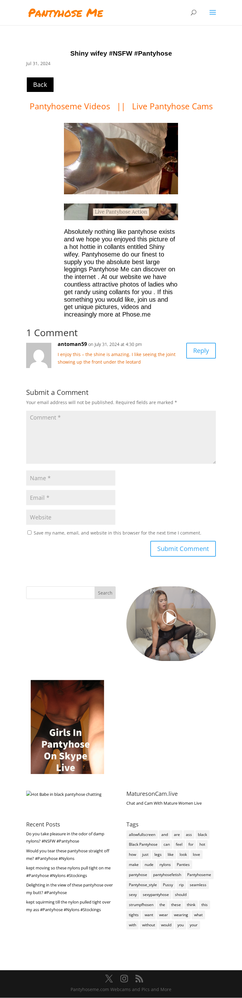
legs (158, 854)
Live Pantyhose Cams (172, 106)
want (149, 914)
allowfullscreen (142, 834)
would (166, 925)
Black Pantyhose (143, 844)
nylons (165, 864)
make (134, 864)
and (164, 834)
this (204, 904)
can (167, 844)
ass (189, 834)
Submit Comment (183, 548)
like (171, 854)
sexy (133, 894)
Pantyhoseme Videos (71, 106)
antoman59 (72, 344)
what (198, 914)
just (145, 854)
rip (181, 884)
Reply (201, 350)
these (176, 904)
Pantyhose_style (143, 884)
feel (179, 844)
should (181, 894)
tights (134, 914)
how (132, 854)
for (190, 844)
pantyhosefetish (167, 874)
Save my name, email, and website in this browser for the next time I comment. (117, 533)
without (148, 925)
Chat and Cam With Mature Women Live (164, 803)
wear (163, 914)
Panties (183, 864)
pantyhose (138, 874)
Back (40, 84)
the (162, 904)
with (132, 925)
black (202, 834)
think (191, 904)
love (196, 854)
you (180, 925)
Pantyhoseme (199, 874)
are (177, 834)
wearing (181, 914)
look (183, 854)
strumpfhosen (141, 904)
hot (202, 844)
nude (149, 864)
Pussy (168, 884)
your (194, 925)
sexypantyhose (156, 894)
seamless (198, 884)
